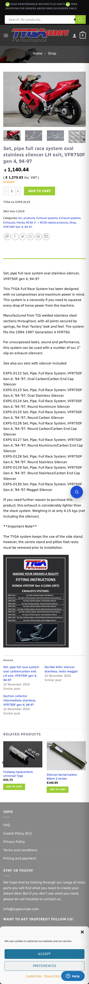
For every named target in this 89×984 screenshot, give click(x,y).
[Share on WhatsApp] (7, 236)
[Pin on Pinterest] (38, 236)
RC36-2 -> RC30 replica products (47, 222)
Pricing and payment (19, 858)
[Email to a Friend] (30, 236)
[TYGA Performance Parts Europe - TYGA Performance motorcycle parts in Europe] (40, 35)
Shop (52, 53)
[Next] (79, 99)
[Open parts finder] (76, 492)
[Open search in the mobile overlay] (45, 19)
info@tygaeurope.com (21, 909)
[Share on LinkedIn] (46, 236)
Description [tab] (13, 262)
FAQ (6, 825)
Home (37, 53)
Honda (20, 222)
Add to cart (39, 191)
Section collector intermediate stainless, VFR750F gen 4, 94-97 (19, 700)
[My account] (74, 35)
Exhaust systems (47, 218)
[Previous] (10, 99)
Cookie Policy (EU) (17, 833)
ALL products (26, 218)
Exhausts (9, 222)
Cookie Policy (34, 976)
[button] (82, 932)
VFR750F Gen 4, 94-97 (17, 226)
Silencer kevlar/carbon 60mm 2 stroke (62, 776)
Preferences (44, 966)
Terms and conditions (20, 850)
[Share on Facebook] (15, 236)
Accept (44, 954)
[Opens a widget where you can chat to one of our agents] (73, 976)
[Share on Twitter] (22, 236)
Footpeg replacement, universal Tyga (18, 773)
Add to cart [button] (14, 786)
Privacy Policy (52, 976)
